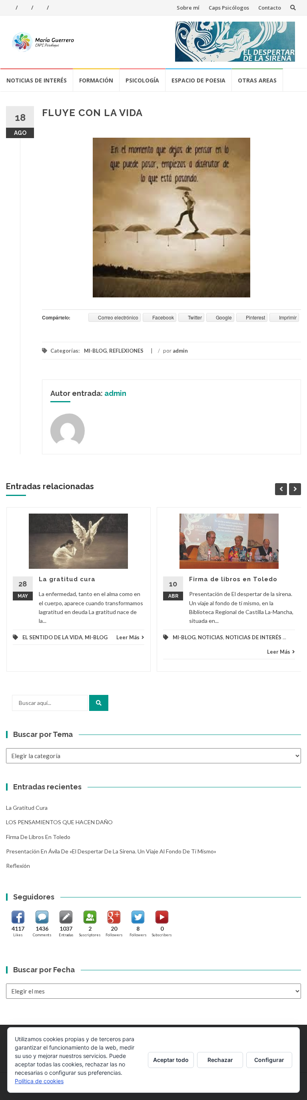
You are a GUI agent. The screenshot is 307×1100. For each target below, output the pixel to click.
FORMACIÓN (96, 80)
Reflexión (18, 865)
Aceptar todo (171, 1059)
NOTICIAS (210, 637)
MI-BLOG (95, 350)
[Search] (98, 703)
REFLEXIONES (126, 350)
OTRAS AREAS (257, 80)
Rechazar (220, 1059)
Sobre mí (188, 7)
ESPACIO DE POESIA (198, 80)
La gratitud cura (67, 579)
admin (180, 350)
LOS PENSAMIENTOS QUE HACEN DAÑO (59, 822)
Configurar (269, 1059)
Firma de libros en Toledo (233, 579)
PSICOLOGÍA (142, 80)
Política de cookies (39, 1081)
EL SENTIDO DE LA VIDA (52, 637)
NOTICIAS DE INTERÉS (36, 80)
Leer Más (128, 637)
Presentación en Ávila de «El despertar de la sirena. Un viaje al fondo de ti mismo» (111, 851)
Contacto (269, 7)
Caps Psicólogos (229, 7)
